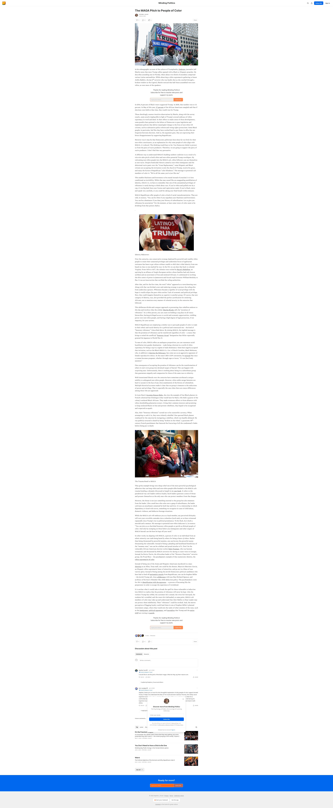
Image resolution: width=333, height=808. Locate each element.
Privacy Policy (179, 725)
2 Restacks (152, 635)
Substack (158, 804)
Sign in (327, 3)
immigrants (144, 610)
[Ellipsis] (197, 670)
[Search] (308, 3)
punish (151, 613)
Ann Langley (142, 688)
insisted (187, 355)
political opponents (156, 610)
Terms (171, 795)
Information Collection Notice (166, 725)
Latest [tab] (141, 727)
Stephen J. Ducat (143, 14)
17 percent (160, 107)
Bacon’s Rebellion (183, 269)
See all (138, 770)
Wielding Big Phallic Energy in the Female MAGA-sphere (151, 748)
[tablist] (142, 654)
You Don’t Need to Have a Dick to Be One (151, 746)
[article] (166, 736)
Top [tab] (137, 727)
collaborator (161, 577)
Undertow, (182, 69)
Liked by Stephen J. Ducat (146, 672)
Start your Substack (162, 800)
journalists (171, 610)
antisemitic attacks (157, 574)
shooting (138, 566)
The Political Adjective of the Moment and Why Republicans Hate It (155, 760)
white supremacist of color (144, 559)
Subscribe (318, 3)
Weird (137, 758)
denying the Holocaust (157, 353)
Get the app (175, 800)
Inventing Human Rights (154, 395)
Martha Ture (142, 670)
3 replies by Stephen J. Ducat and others (152, 682)
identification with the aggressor (154, 582)
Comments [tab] (139, 654)
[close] (183, 699)
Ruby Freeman (173, 549)
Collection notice (179, 795)
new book (177, 491)
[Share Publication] (311, 3)
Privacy (166, 795)
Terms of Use (175, 723)
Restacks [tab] (146, 654)
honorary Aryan (163, 335)
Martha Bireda (168, 310)
